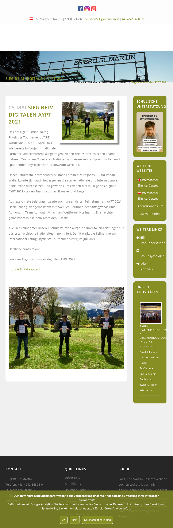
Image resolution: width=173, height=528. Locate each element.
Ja (63, 519)
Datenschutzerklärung (97, 519)
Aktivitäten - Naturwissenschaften (106, 82)
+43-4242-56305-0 (132, 19)
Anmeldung (73, 483)
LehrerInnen (73, 477)
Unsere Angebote (77, 490)
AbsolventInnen (149, 214)
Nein (74, 519)
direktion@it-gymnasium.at (102, 19)
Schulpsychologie (152, 256)
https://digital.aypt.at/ (24, 269)
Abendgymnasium (150, 206)
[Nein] (168, 509)
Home (78, 82)
